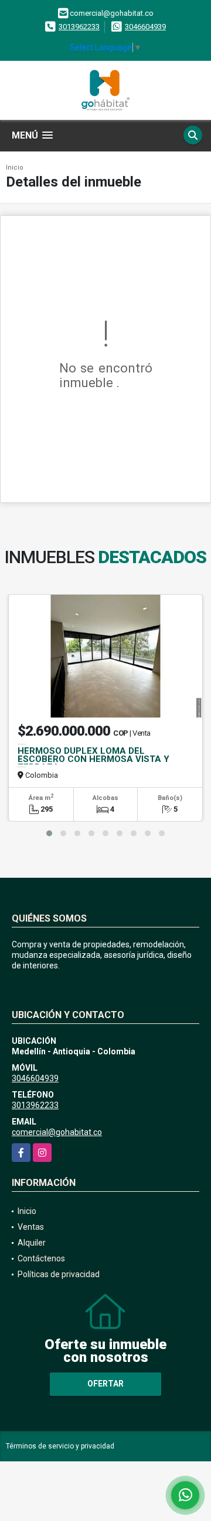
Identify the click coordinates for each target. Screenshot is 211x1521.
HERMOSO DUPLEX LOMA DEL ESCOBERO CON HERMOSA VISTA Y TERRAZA (93, 759)
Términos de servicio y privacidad (60, 1446)
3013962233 (79, 26)
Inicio (14, 167)
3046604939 (145, 26)
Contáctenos (41, 1258)
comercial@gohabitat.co (57, 1132)
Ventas (31, 1227)
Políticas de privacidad (59, 1274)
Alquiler (32, 1242)
